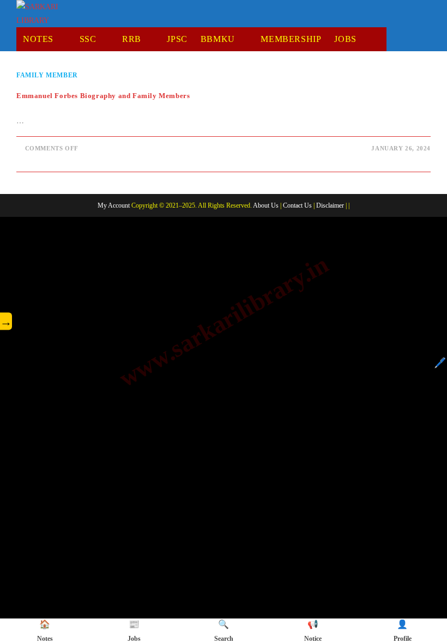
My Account (114, 205)
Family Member (47, 75)
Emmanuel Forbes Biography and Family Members (103, 96)
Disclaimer (330, 205)
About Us (266, 205)
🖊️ (440, 362)
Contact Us (297, 205)
